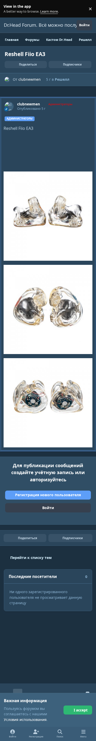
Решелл (62, 79)
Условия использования (25, 719)
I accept (81, 710)
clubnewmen (29, 79)
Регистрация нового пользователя (48, 494)
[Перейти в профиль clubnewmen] (7, 79)
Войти (48, 507)
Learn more (10, 8)
